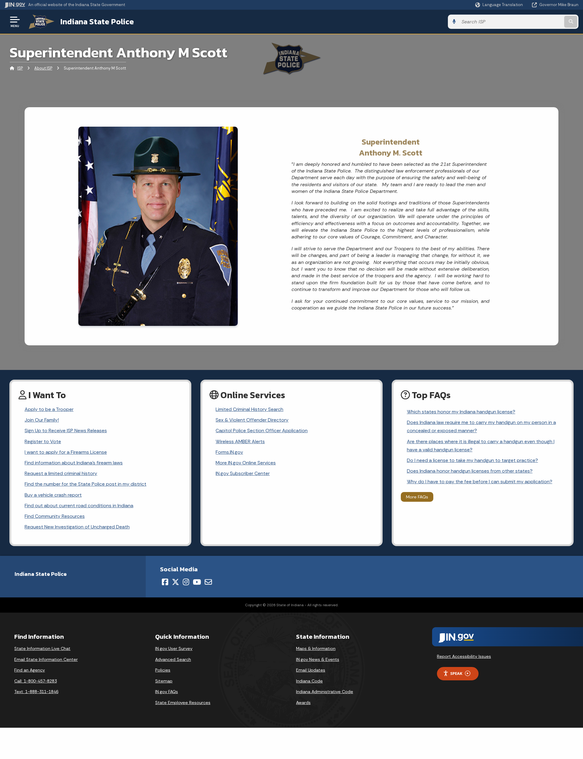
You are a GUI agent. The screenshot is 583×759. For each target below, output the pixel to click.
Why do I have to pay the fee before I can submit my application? (479, 481)
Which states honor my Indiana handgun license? (461, 412)
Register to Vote (43, 441)
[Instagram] (186, 582)
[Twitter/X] (175, 582)
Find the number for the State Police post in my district (85, 484)
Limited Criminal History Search (249, 409)
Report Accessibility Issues (464, 656)
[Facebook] (165, 582)
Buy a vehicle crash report (53, 495)
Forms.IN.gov (229, 452)
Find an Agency (29, 670)
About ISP (43, 68)
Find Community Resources (55, 516)
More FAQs (417, 497)
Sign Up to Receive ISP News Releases (66, 430)
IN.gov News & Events (317, 659)
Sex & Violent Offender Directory (252, 420)
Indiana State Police (97, 21)
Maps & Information (316, 648)
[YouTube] (197, 582)
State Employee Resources (182, 702)
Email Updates (310, 670)
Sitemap (163, 681)
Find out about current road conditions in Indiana (79, 505)
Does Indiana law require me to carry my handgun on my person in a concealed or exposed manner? (481, 426)
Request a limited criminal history (61, 473)
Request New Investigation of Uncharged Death (77, 527)
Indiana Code (309, 681)
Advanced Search (173, 659)
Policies (162, 670)
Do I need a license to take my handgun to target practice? (472, 460)
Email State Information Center (46, 659)
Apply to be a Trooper (49, 409)
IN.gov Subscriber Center (243, 473)
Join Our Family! (42, 420)
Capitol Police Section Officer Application (262, 430)
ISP (20, 68)
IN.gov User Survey (174, 648)
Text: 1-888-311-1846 (36, 691)
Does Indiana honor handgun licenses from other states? (470, 471)
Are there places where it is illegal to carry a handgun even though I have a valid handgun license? (480, 445)
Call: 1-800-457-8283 (35, 681)
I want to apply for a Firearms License (66, 452)
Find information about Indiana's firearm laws (74, 463)
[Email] (208, 582)
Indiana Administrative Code (324, 691)
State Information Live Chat (42, 648)
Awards (303, 702)
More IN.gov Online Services (246, 463)
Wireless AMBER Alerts (240, 441)
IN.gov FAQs (166, 691)
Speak (456, 673)
